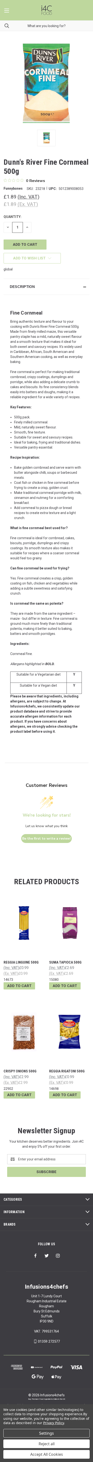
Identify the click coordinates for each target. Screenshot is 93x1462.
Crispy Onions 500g (20, 1071)
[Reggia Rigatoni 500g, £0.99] (69, 1032)
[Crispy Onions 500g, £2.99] (24, 1032)
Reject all (47, 1443)
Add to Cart (19, 986)
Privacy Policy (53, 1423)
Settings (46, 1433)
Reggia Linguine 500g (21, 962)
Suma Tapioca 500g (65, 962)
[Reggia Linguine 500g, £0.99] (24, 923)
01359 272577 (49, 1341)
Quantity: (12, 217)
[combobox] (46, 25)
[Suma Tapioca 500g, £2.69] (69, 923)
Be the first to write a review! (46, 838)
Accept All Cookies (46, 1454)
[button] (46, 287)
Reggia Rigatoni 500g (67, 1071)
